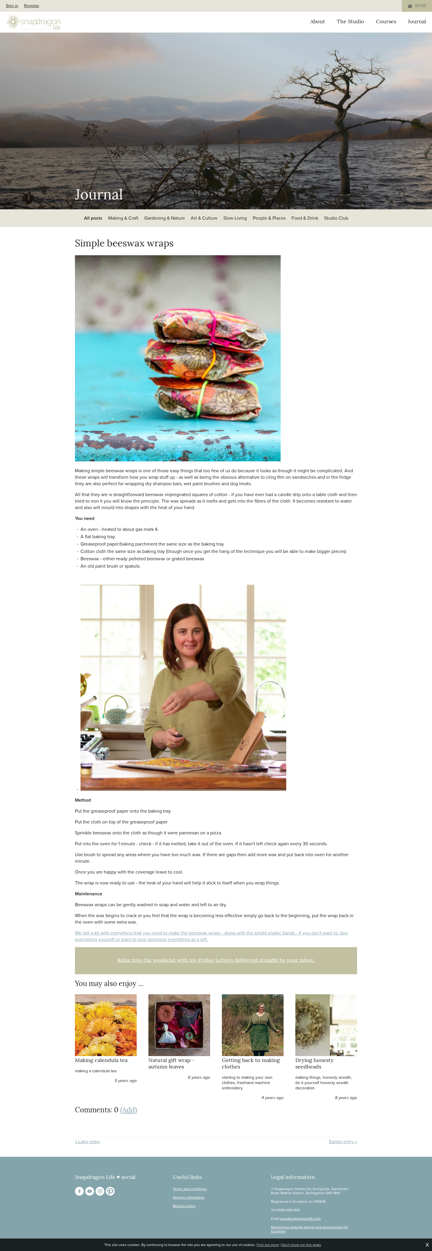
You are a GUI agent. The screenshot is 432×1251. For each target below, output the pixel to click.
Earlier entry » (343, 1142)
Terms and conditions (190, 1189)
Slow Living (235, 218)
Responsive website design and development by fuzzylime (309, 1229)
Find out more (268, 1244)
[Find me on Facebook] (79, 1191)
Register (31, 6)
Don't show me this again (301, 1244)
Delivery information (189, 1197)
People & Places (269, 218)
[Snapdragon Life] (33, 22)
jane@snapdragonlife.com (300, 1218)
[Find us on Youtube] (89, 1191)
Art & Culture (204, 218)
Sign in (12, 6)
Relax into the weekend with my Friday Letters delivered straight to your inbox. (216, 960)
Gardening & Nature (164, 218)
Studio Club (336, 218)
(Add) (128, 1110)
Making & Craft (123, 218)
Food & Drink (305, 218)
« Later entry (87, 1142)
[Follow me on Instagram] (100, 1191)
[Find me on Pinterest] (110, 1191)
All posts (93, 218)
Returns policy (184, 1206)
